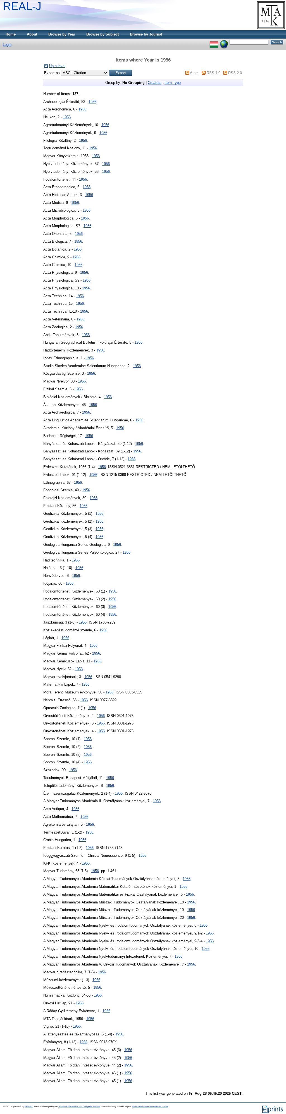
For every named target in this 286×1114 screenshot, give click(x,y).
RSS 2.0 (235, 73)
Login (7, 45)
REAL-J (22, 6)
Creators (154, 83)
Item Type (173, 83)
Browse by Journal (146, 34)
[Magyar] (213, 42)
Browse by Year (61, 34)
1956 (92, 102)
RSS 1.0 (213, 73)
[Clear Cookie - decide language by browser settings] (224, 42)
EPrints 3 (29, 1106)
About (32, 34)
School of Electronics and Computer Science (79, 1106)
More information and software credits (150, 1106)
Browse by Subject (102, 34)
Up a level (57, 66)
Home (11, 34)
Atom (194, 73)
